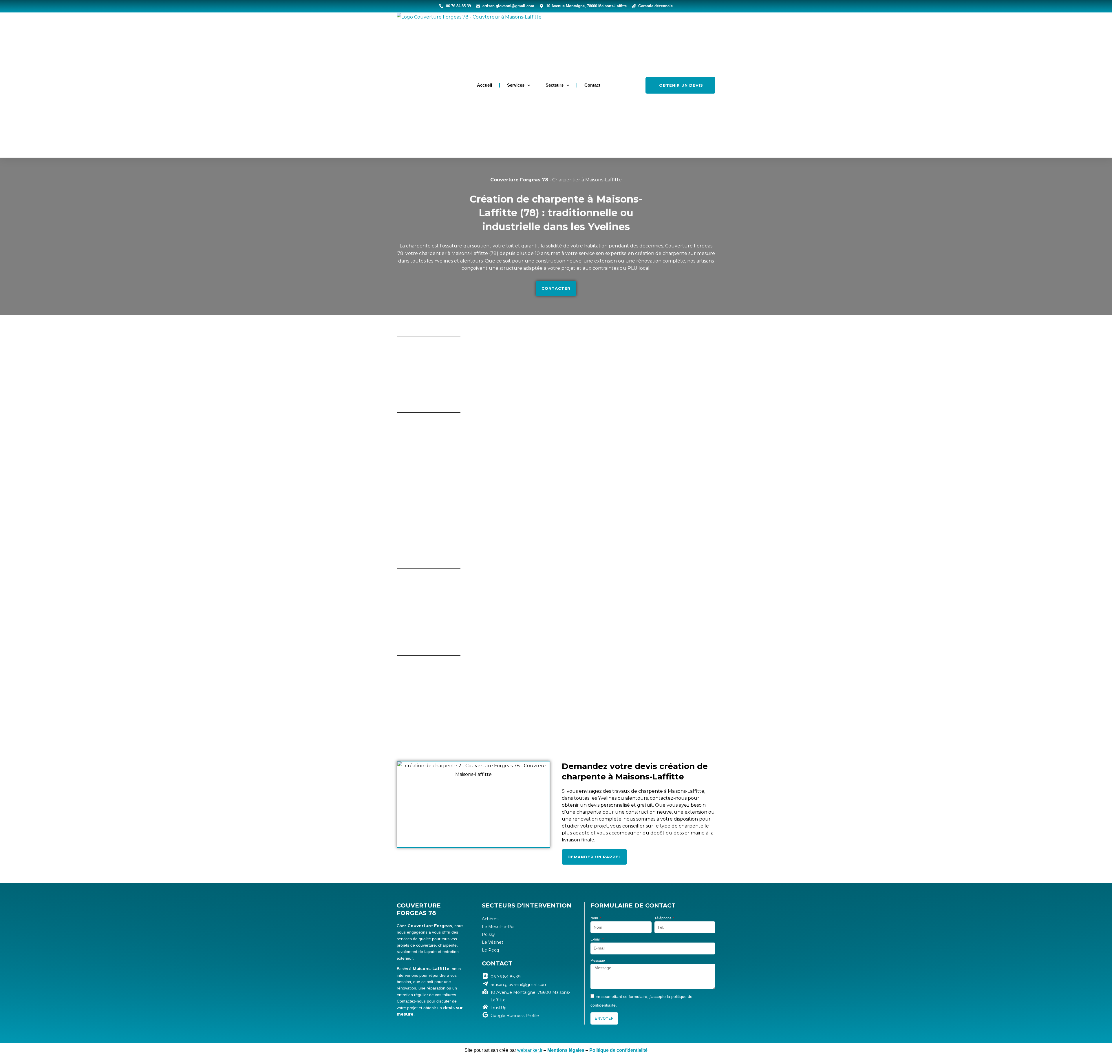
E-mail (595, 939)
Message (597, 960)
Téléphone (663, 918)
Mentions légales (565, 1050)
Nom (594, 918)
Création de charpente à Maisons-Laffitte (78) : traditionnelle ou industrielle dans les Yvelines (556, 213)
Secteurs (555, 85)
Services (515, 85)
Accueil (484, 85)
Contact (592, 85)
